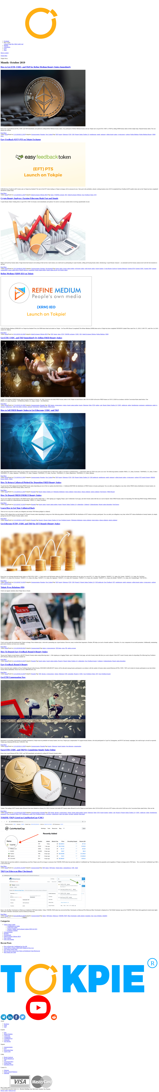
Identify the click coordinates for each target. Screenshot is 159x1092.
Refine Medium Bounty (145, 134)
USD (73, 134)
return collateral (69, 491)
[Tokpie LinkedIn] (10, 1019)
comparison (31, 270)
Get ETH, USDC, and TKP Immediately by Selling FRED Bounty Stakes (31, 338)
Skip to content (5, 53)
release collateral (85, 491)
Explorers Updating (12, 930)
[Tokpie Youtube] (38, 1019)
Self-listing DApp (8, 1064)
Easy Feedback (108, 582)
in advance (48, 814)
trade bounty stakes (90, 268)
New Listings (49, 134)
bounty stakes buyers (51, 270)
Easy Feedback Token (87, 195)
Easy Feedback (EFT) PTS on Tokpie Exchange (21, 139)
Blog (5, 50)
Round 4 (41, 520)
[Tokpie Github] (60, 1019)
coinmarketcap (67, 868)
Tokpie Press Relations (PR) (12, 587)
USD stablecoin (94, 477)
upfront (128, 134)
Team (5, 1025)
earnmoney (142, 405)
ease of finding (98, 916)
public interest (81, 916)
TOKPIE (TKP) (63, 916)
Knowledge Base (8, 1050)
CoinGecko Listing (12, 927)
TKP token (58, 648)
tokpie (6, 134)
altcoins (44, 674)
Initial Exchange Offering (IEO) (39, 195)
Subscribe (6, 1073)
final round (82, 814)
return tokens (77, 491)
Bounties (42, 134)
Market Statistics (8, 1034)
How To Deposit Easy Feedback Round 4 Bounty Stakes (24, 652)
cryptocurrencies (50, 648)
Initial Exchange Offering (74, 195)
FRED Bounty (43, 406)
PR (66, 648)
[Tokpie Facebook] (16, 1019)
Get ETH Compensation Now (13, 677)
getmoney (103, 134)
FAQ (5, 48)
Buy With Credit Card (17, 44)
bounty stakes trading (68, 268)
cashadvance (9, 406)
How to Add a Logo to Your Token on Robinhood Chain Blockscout (22, 951)
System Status (7, 1063)
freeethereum (135, 405)
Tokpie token (59, 868)
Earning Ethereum (122, 268)
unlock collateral (95, 491)
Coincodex (7, 1040)
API (5, 1060)
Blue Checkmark (72, 916)
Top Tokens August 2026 (10, 949)
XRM (106, 334)
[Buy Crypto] (31, 1087)
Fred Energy (36, 406)
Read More (4, 133)
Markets (6, 45)
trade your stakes (17, 406)
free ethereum (69, 746)
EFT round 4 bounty (144, 477)
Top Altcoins (7, 1041)
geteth (98, 134)
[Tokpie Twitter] (23, 1019)
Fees (5, 1032)
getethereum (93, 134)
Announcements (35, 134)
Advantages (7, 47)
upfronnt (29, 406)
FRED (11, 479)
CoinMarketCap (8, 1038)
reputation (87, 916)
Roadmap (6, 1024)
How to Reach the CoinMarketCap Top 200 (15, 946)
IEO (66, 195)
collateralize (80, 504)
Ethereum (65, 134)
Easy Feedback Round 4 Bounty (14, 664)
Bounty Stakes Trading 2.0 (82, 134)
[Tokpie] (79, 38)
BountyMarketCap (9, 1058)
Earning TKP (147, 268)
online (129, 405)
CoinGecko (7, 1035)
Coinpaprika (7, 1037)
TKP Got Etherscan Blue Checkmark (16, 871)
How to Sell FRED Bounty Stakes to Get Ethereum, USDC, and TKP (30, 410)
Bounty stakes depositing (105, 504)
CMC (72, 868)
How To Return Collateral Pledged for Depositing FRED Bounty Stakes (31, 482)
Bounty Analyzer (8, 1057)
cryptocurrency (58, 405)
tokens (64, 405)
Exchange (6, 41)
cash (101, 405)
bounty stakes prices (13, 270)
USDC (77, 334)
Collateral (86, 504)
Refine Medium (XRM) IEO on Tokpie (17, 274)
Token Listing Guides (9, 924)
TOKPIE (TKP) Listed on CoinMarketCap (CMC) (22, 818)
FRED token (51, 406)
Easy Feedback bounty (64, 520)
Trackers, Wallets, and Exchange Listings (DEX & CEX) (22, 929)
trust (92, 916)
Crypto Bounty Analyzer (110, 268)
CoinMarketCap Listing (13, 926)
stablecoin (124, 405)
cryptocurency (121, 134)
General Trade (7, 44)
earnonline (70, 674)
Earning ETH (131, 268)
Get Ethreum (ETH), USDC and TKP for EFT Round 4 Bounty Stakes (30, 524)
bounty (60, 134)
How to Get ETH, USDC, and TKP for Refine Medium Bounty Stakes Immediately (36, 67)
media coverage (72, 648)
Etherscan (55, 916)
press (63, 648)
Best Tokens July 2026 (10, 952)
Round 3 (77, 582)
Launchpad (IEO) (8, 1061)
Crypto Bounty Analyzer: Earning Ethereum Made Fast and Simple (29, 198)
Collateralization (94, 504)
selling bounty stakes (111, 134)
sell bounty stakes (79, 268)
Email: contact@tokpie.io (10, 1071)
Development (49, 268)
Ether (90, 405)
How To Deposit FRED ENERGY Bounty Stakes (21, 495)
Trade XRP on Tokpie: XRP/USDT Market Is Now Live (19, 948)
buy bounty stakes (62, 270)
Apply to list (7, 1051)
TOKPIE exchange (59, 195)
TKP (56, 134)
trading (97, 405)
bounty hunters (99, 268)
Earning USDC (139, 268)
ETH (69, 134)
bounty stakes (59, 268)
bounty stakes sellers (40, 270)
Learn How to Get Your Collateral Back (18, 508)
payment (24, 406)
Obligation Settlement (59, 491)
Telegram (6, 1070)
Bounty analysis (23, 270)
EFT (95, 195)
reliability (104, 916)
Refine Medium (134, 134)
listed (76, 868)
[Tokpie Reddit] (54, 1019)
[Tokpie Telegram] (4, 1019)
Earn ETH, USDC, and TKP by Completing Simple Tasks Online (28, 750)
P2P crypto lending (9, 939)
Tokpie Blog (4, 55)
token (52, 195)
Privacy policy (4, 1090)
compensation (77, 746)
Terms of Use (12, 1090)
